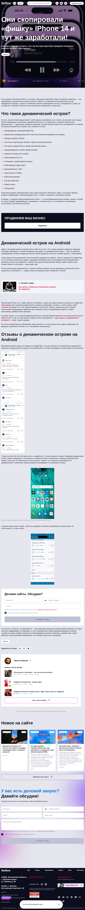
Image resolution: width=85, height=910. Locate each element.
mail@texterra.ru (65, 877)
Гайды (30, 684)
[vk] (67, 897)
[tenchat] (63, 901)
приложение (6, 305)
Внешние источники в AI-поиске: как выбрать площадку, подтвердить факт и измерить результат (14, 749)
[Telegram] (19, 648)
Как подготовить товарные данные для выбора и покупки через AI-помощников (70, 748)
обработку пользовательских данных (47, 609)
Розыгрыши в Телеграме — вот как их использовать (33, 672)
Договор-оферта (5, 902)
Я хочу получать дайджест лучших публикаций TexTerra (20, 834)
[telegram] (65, 3)
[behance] (79, 897)
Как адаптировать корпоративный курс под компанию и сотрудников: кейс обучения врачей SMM (42, 749)
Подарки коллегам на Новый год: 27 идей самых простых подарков (39, 691)
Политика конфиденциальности (8, 908)
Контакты (80, 870)
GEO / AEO (5, 755)
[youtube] (75, 897)
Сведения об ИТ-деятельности (9, 895)
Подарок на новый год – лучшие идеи (28, 682)
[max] (61, 3)
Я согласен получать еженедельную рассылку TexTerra (23, 612)
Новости (5, 641)
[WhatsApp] (28, 648)
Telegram (37, 674)
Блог (70, 870)
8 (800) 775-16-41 (36, 877)
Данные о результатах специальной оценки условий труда (13, 898)
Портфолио (49, 870)
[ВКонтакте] (24, 648)
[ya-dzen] (71, 897)
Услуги (37, 870)
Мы (28, 870)
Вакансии (3, 892)
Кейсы (32, 769)
